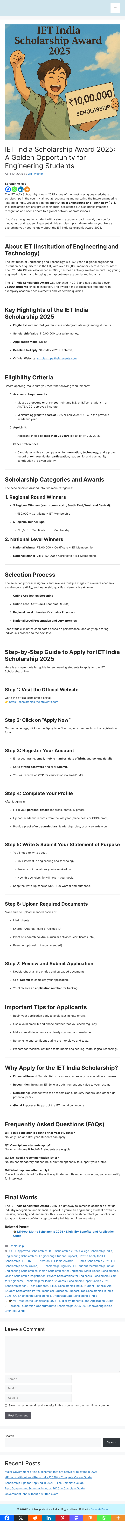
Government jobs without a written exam (31, 1494)
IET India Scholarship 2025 (92, 1261)
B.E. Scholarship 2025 (63, 1251)
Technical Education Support (60, 1291)
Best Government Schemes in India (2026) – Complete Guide (45, 1488)
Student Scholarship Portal (22, 1291)
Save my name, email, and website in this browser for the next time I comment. (60, 1405)
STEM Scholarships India (66, 1285)
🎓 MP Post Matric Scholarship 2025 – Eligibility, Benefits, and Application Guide (61, 1300)
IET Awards (42, 1261)
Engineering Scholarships (21, 1256)
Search (9, 1436)
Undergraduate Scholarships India (75, 1295)
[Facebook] (8, 189)
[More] (27, 189)
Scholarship (16, 1246)
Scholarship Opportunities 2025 (88, 1281)
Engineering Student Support (58, 1256)
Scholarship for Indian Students (45, 1281)
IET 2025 (27, 1261)
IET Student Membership (89, 1266)
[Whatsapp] (14, 189)
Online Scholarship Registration (25, 1276)
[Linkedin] (21, 189)
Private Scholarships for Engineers (69, 1276)
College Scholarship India (95, 1251)
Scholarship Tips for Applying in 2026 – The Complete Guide (44, 1483)
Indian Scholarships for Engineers (61, 1270)
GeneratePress (99, 1509)
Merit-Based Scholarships (101, 1270)
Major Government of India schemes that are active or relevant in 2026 (51, 1471)
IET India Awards (62, 1261)
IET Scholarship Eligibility (55, 1266)
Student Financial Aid (98, 1285)
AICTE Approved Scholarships (28, 1251)
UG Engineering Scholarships (32, 1295)
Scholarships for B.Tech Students (26, 1285)
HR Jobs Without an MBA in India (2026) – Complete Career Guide (48, 1477)
